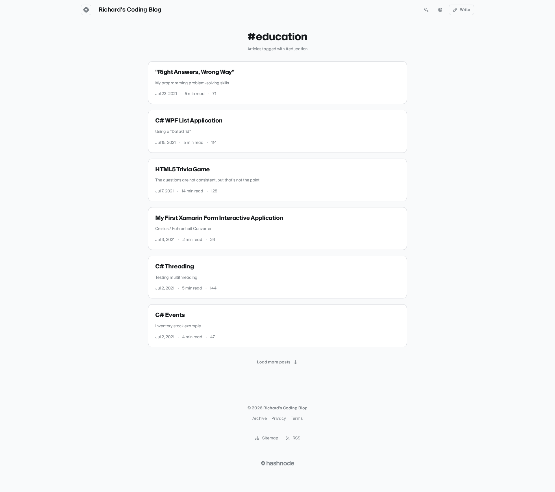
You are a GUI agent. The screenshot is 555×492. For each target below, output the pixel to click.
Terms (297, 418)
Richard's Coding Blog (130, 10)
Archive (259, 418)
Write (465, 9)
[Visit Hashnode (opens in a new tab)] (277, 463)
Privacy (278, 418)
